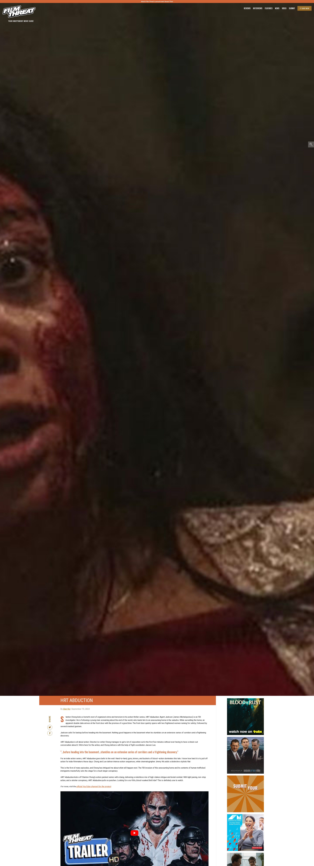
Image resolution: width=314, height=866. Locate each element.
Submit (292, 8)
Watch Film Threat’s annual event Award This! (157, 1)
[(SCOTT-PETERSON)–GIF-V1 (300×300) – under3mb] (245, 737)
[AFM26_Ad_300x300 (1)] (245, 815)
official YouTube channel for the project (93, 786)
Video (284, 8)
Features (269, 8)
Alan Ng (66, 709)
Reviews (247, 8)
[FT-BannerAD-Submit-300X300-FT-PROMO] (245, 776)
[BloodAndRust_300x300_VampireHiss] (245, 699)
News (277, 8)
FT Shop (304, 8)
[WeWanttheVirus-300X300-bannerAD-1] (245, 853)
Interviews (257, 8)
